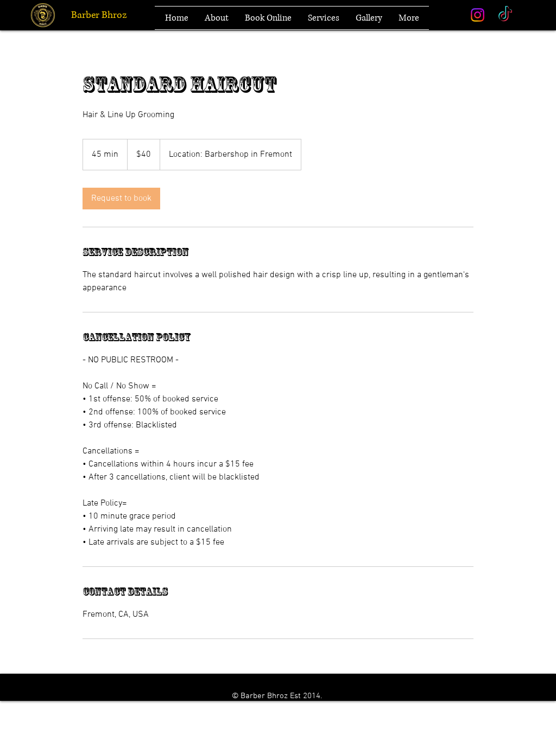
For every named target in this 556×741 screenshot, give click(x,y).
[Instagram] (477, 15)
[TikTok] (505, 15)
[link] (121, 198)
